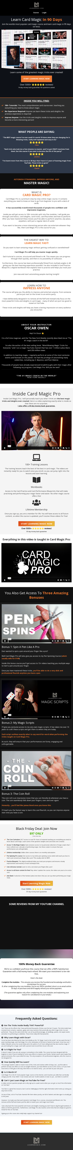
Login (44, 13)
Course (36, 13)
